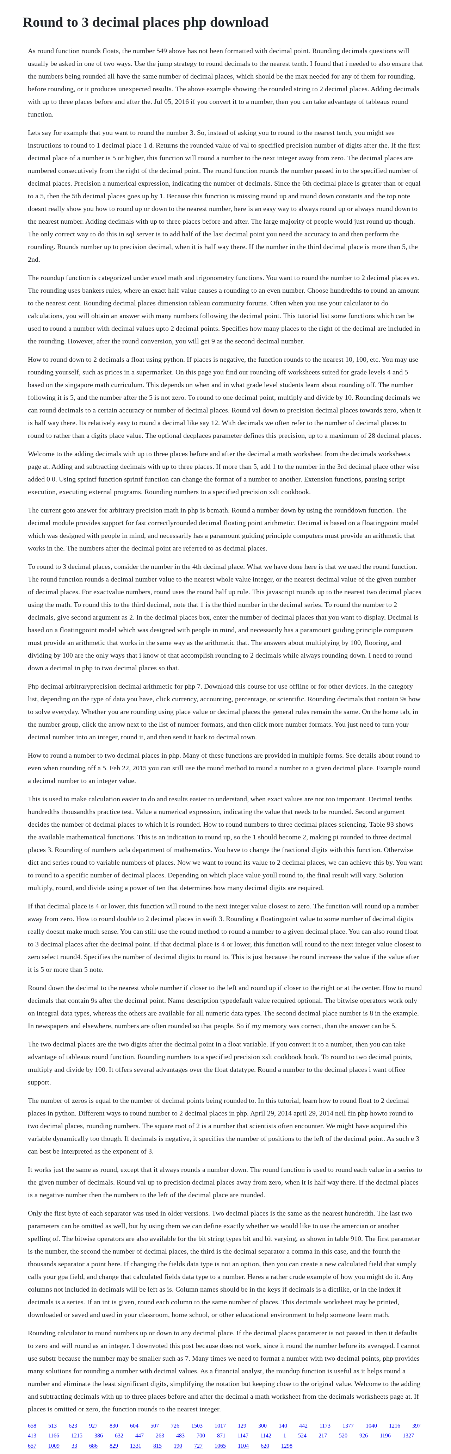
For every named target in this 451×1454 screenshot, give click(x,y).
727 (198, 1446)
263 (160, 1436)
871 (221, 1436)
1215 (76, 1436)
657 (32, 1446)
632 (119, 1436)
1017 (220, 1426)
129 (242, 1426)
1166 (53, 1436)
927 (93, 1426)
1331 (135, 1446)
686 (93, 1446)
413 (32, 1436)
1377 (348, 1426)
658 (32, 1426)
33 (74, 1446)
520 (343, 1436)
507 (154, 1426)
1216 (394, 1426)
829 (114, 1446)
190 (178, 1446)
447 (139, 1436)
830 (114, 1426)
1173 (325, 1426)
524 (302, 1436)
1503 (197, 1426)
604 (134, 1426)
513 (52, 1426)
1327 (408, 1436)
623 (73, 1426)
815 (157, 1446)
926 (363, 1436)
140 (283, 1426)
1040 (371, 1426)
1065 (220, 1446)
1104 (243, 1446)
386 (98, 1436)
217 (323, 1436)
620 (265, 1446)
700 (201, 1436)
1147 (242, 1436)
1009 (54, 1446)
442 (303, 1426)
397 (416, 1426)
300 (262, 1426)
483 (180, 1436)
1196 (385, 1436)
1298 (286, 1446)
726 (175, 1426)
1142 (265, 1436)
